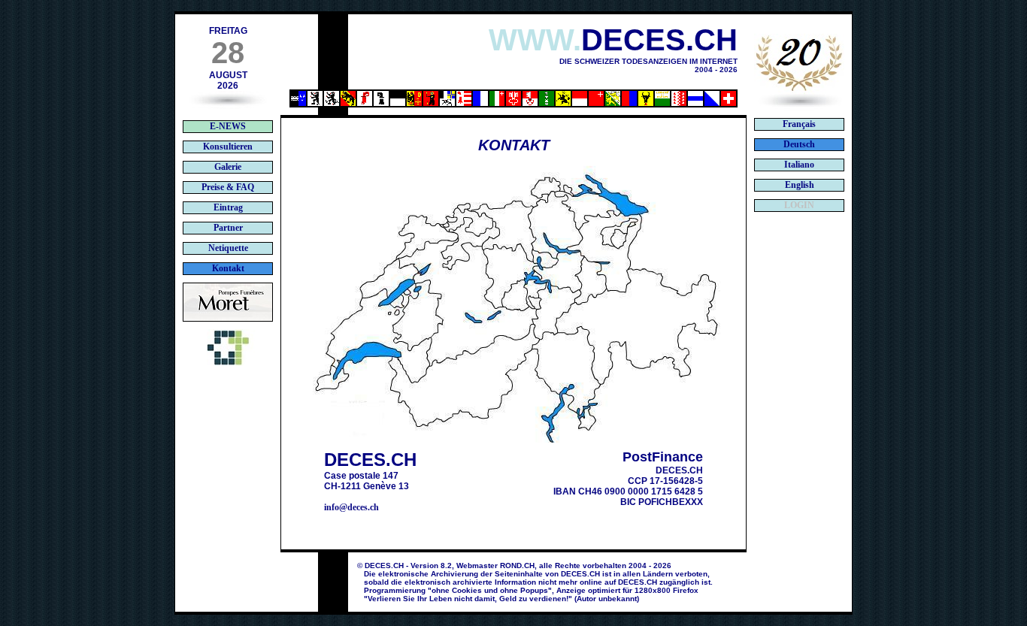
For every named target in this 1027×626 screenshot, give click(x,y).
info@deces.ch (351, 507)
